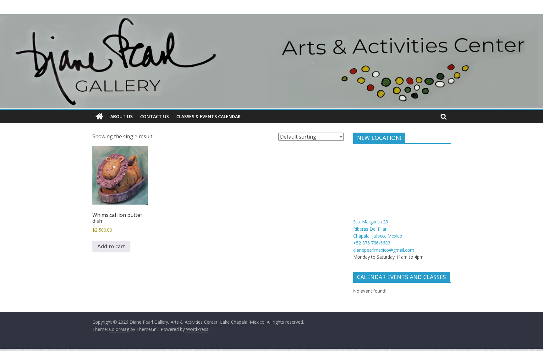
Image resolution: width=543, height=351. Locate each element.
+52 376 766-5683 (371, 243)
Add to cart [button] (111, 246)
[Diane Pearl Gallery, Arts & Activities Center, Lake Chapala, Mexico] (99, 116)
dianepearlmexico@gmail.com (383, 250)
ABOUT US (121, 116)
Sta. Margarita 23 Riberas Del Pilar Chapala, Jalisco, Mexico (377, 229)
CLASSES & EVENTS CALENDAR (208, 116)
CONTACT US (154, 116)
